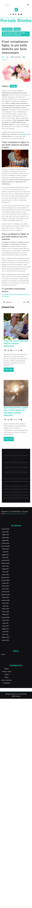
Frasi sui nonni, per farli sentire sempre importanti (16, 343)
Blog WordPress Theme (14, 694)
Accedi (3, 654)
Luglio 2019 (5, 623)
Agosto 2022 (5, 566)
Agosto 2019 (5, 620)
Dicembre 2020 (5, 591)
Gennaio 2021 (5, 589)
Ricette (16, 493)
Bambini (16, 484)
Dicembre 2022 (5, 560)
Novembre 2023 (5, 546)
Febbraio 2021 (5, 586)
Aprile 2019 (5, 631)
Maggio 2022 (5, 569)
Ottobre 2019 (5, 614)
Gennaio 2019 (5, 640)
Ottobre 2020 (5, 597)
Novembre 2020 (5, 594)
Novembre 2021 (5, 580)
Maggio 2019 (5, 628)
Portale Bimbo (16, 20)
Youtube (23, 134)
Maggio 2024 (5, 540)
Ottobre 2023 (5, 549)
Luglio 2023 (5, 551)
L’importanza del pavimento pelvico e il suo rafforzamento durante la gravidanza (16, 459)
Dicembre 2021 (5, 577)
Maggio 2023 (5, 554)
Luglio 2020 (5, 606)
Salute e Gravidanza (16, 496)
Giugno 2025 (5, 532)
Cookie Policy (21, 513)
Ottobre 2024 (5, 537)
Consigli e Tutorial (16, 487)
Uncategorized (16, 499)
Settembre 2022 (5, 563)
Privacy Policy (10, 513)
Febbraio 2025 (5, 534)
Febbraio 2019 (5, 637)
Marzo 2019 (5, 634)
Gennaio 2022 (5, 574)
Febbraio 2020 (5, 608)
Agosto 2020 (5, 603)
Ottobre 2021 (5, 583)
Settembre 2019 (5, 617)
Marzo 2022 (5, 571)
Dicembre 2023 (5, 543)
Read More (9, 370)
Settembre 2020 (5, 600)
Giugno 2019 (5, 626)
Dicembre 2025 (5, 529)
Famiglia (17, 29)
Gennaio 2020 (5, 611)
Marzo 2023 (5, 557)
